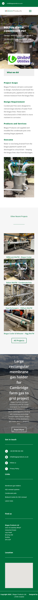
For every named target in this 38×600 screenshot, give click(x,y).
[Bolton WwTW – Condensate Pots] (19, 269)
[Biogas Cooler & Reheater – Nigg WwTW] (19, 320)
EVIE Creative (19, 597)
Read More (19, 429)
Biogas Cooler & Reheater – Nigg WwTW (19, 333)
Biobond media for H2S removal (16, 497)
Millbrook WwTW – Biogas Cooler (19, 257)
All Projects (19, 340)
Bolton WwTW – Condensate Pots (19, 283)
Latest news (9, 501)
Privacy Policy (14, 469)
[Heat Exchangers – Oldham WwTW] (19, 295)
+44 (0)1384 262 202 (16, 451)
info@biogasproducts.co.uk (19, 457)
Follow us (13, 463)
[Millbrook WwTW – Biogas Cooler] (19, 244)
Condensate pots (11, 493)
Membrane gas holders (13, 486)
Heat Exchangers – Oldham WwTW (19, 308)
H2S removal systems (12, 489)
